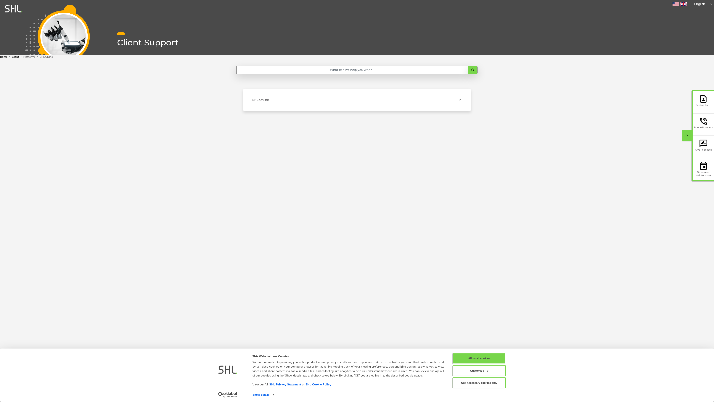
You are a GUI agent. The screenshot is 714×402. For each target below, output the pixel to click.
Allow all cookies (479, 358)
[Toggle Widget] (687, 135)
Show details (261, 394)
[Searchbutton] (472, 70)
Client (15, 56)
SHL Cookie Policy (318, 384)
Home (4, 56)
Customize (477, 370)
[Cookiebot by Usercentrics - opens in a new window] (228, 395)
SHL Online (260, 100)
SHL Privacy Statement (285, 384)
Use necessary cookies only (479, 382)
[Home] (12, 53)
